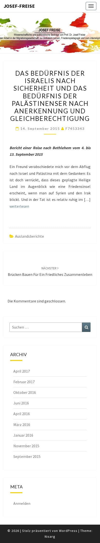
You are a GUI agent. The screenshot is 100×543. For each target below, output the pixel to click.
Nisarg (50, 536)
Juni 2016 (21, 403)
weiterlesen (19, 206)
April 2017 (21, 371)
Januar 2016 (23, 435)
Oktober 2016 (24, 392)
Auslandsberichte (29, 236)
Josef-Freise (19, 6)
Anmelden (21, 503)
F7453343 (75, 128)
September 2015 (27, 456)
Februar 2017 (24, 381)
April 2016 (21, 413)
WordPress (68, 530)
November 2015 (26, 445)
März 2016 (21, 424)
